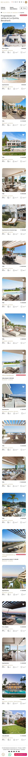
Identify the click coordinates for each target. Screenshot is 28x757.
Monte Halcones (18, 701)
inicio (3, 12)
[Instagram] (11, 751)
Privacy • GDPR (21, 748)
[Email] (21, 2)
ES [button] (26, 2)
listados (9, 12)
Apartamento (5, 84)
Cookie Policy (6, 749)
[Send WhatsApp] (10, 754)
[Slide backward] (5, 34)
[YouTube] (16, 751)
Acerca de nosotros (15, 749)
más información (20, 754)
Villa (3, 121)
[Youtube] (19, 2)
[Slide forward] (22, 34)
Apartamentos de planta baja (9, 230)
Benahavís (15, 12)
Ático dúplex (5, 48)
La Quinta (10, 50)
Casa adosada (5, 735)
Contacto (23, 749)
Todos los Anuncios (3, 8)
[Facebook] (17, 2)
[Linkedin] (14, 751)
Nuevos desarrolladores (13, 8)
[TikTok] (19, 751)
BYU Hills (16, 411)
